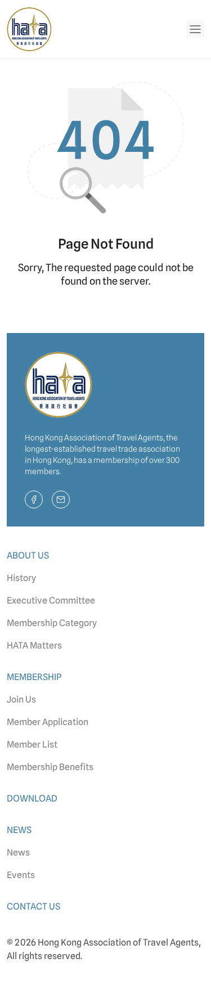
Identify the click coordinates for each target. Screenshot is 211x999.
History (21, 578)
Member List (32, 744)
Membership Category (52, 623)
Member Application (47, 722)
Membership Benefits (50, 767)
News (18, 852)
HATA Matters (34, 645)
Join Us (21, 699)
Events (21, 875)
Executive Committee (51, 600)
